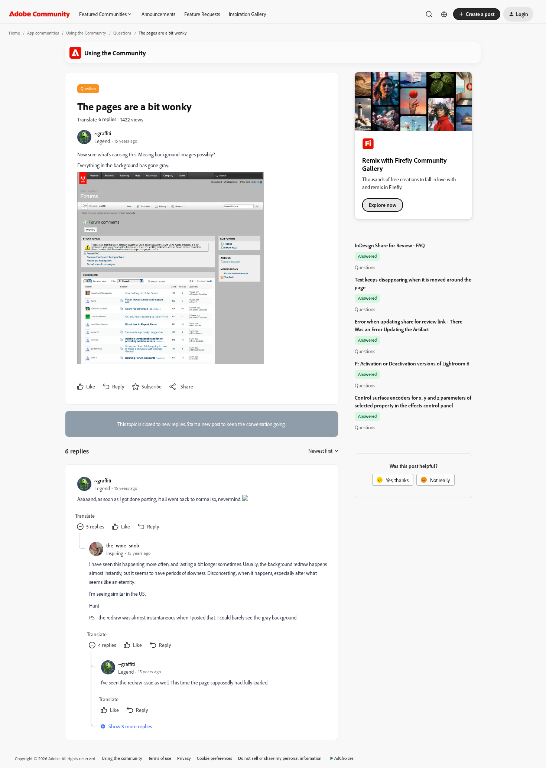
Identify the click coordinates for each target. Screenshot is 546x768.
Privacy (184, 758)
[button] (476, 14)
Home (14, 33)
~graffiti (102, 133)
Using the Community (86, 33)
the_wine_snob (122, 545)
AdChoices (344, 758)
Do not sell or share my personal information (280, 758)
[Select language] (444, 14)
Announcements (158, 14)
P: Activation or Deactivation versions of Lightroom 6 (412, 363)
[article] (201, 504)
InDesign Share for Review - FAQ (390, 245)
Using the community (122, 758)
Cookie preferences (214, 758)
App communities (43, 33)
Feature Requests (202, 14)
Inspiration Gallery (247, 14)
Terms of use (159, 758)
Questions (122, 33)
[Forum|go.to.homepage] (39, 14)
